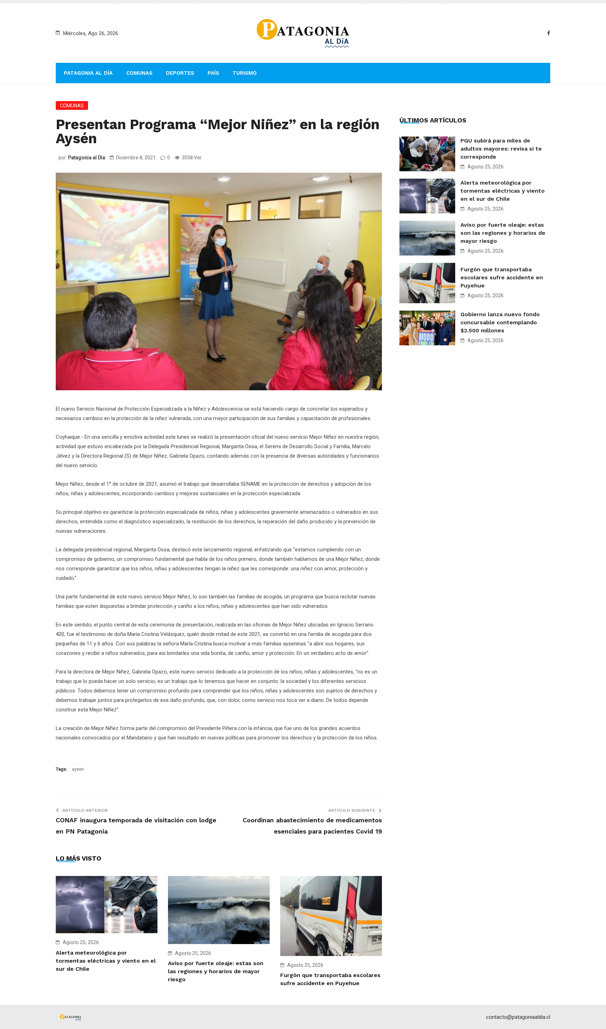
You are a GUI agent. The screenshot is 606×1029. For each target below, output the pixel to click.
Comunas (139, 73)
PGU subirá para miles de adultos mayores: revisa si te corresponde (501, 148)
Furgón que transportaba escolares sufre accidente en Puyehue (501, 277)
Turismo (245, 73)
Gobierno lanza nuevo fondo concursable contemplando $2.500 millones (500, 322)
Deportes (180, 73)
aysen (78, 769)
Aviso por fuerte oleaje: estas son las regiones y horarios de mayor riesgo (215, 971)
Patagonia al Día (88, 73)
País (213, 73)
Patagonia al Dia (86, 157)
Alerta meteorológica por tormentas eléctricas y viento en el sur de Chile (106, 960)
